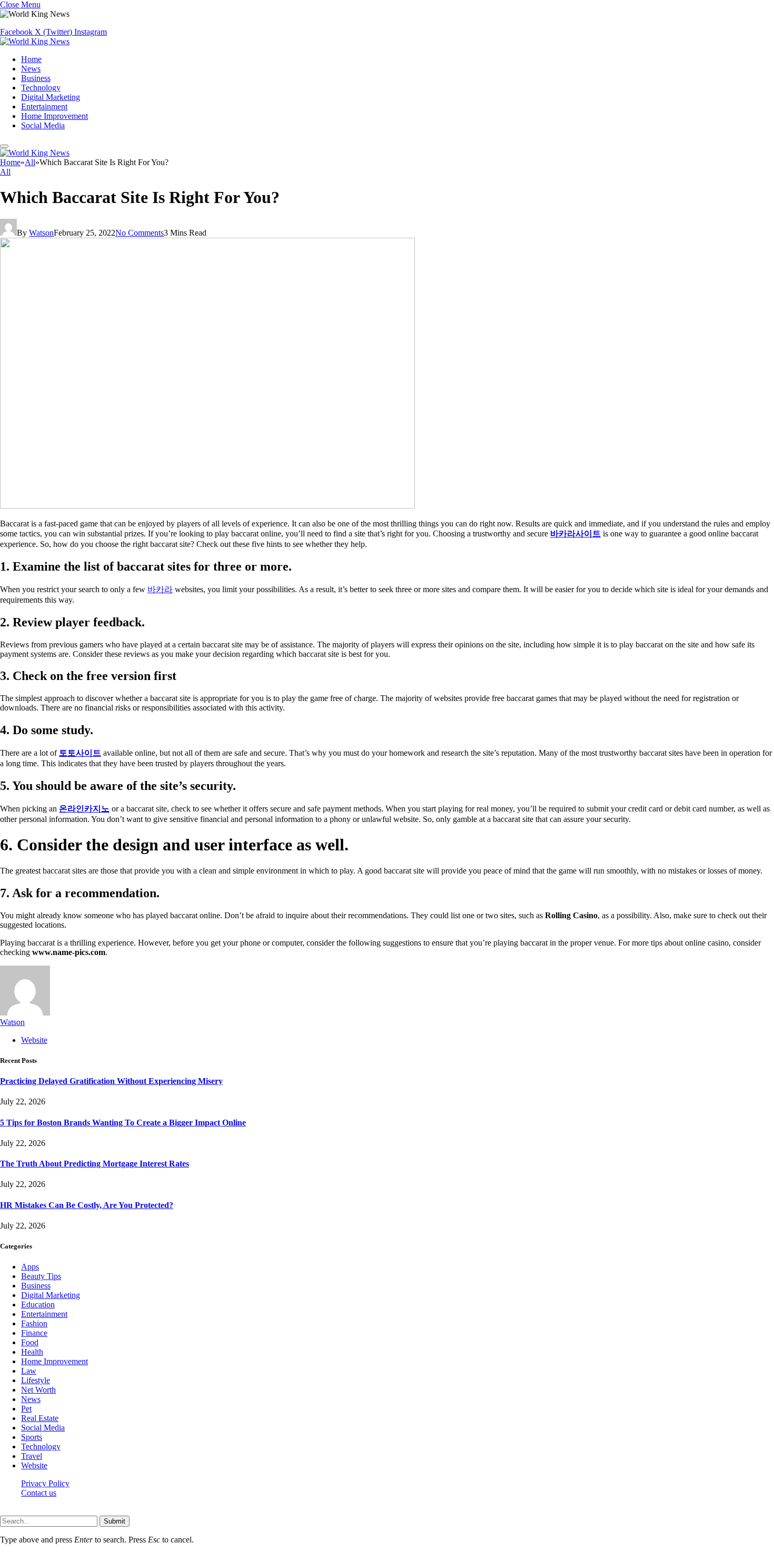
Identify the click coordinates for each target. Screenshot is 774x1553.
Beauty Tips (41, 1276)
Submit (114, 1521)
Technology (41, 87)
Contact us (38, 1492)
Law (28, 1370)
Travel (31, 1456)
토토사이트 (80, 752)
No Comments (139, 232)
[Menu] (4, 146)
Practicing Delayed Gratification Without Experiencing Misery (111, 1081)
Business (36, 78)
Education (38, 1304)
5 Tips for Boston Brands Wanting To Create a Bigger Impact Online (123, 1122)
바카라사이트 (575, 533)
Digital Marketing (50, 97)
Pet (26, 1408)
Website (34, 1465)
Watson (41, 232)
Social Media (43, 125)
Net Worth (38, 1389)
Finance (34, 1332)
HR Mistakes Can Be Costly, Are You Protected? (86, 1205)
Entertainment (44, 106)
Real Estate (39, 1418)
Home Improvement (54, 115)
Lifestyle (35, 1380)
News (31, 68)
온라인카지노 (84, 808)
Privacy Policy (45, 1483)
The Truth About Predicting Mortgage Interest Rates (94, 1163)
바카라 (160, 589)
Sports (31, 1437)
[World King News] (35, 41)
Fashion (34, 1323)
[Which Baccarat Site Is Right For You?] (207, 505)
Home (31, 59)
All (5, 171)
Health (32, 1351)
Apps (30, 1266)
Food (29, 1342)
